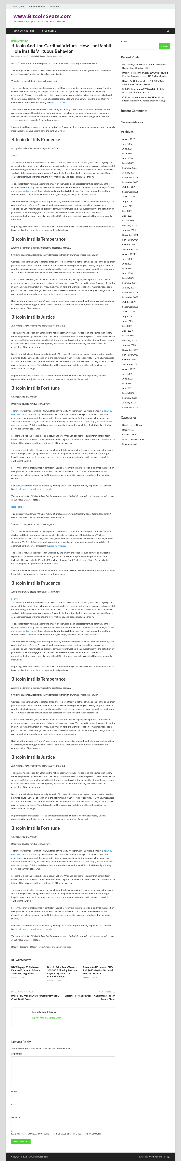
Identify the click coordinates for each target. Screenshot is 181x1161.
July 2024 (127, 258)
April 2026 (127, 158)
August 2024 (128, 254)
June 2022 (127, 378)
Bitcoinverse (54, 7)
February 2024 (129, 282)
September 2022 (130, 364)
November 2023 (130, 297)
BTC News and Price (37, 7)
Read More (16, 506)
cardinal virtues (57, 102)
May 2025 (127, 211)
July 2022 (127, 373)
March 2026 (128, 163)
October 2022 (129, 359)
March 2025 (128, 220)
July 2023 (127, 316)
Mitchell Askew (38, 56)
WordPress (154, 1157)
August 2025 (128, 196)
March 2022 (128, 393)
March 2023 (128, 335)
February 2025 (129, 225)
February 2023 (129, 340)
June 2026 (127, 148)
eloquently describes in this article (35, 489)
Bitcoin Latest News (19, 41)
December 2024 (130, 234)
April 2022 (127, 388)
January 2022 (129, 402)
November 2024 (130, 239)
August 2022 (128, 369)
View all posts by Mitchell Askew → (48, 1017)
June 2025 (127, 206)
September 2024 (130, 249)
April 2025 (127, 215)
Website (15, 1117)
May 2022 (127, 383)
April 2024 (127, 273)
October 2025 (129, 187)
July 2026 (127, 143)
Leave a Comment (54, 56)
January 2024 (129, 287)
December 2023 (130, 292)
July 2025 (127, 201)
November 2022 (130, 354)
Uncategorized (129, 444)
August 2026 (128, 139)
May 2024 (127, 268)
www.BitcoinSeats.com (42, 16)
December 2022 (130, 349)
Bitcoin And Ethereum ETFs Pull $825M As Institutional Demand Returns (98, 970)
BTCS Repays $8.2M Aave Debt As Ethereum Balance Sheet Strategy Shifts (25, 970)
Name (15, 1091)
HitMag (166, 1157)
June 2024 (127, 263)
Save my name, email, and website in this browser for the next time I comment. (56, 1134)
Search (124, 41)
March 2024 (128, 278)
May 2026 (127, 153)
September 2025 (130, 191)
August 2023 (128, 311)
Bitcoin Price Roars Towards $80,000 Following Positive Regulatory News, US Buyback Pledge (62, 972)
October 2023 (129, 302)
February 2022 (129, 397)
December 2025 (130, 177)
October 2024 (129, 244)
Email (15, 1104)
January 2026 (129, 172)
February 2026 (129, 167)
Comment (17, 1054)
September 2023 (130, 306)
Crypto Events (129, 434)
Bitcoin (14, 63)
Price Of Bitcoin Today (133, 439)
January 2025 (129, 230)
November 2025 (130, 182)
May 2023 (127, 326)
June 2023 (127, 321)
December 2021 (130, 407)
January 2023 (129, 345)
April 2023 (127, 330)
